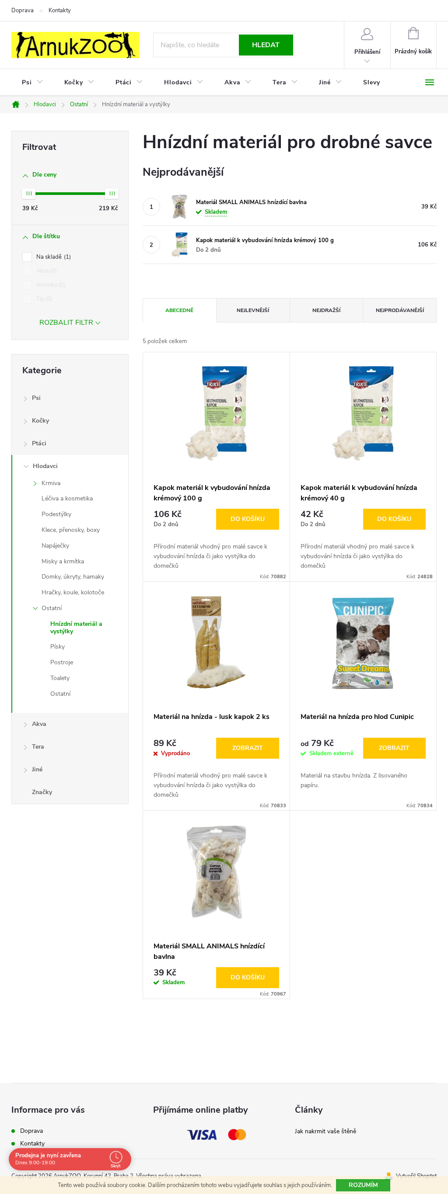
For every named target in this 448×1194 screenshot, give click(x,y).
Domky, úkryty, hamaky (73, 577)
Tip (43, 299)
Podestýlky (56, 514)
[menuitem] (32, 82)
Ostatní (52, 608)
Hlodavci (45, 466)
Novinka (49, 285)
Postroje (61, 662)
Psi (36, 398)
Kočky (40, 421)
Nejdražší (326, 310)
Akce (45, 271)
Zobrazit (247, 748)
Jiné (37, 769)
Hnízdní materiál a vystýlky (76, 627)
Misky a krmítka (63, 561)
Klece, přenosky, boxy (71, 530)
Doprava (22, 10)
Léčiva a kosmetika (67, 498)
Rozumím (363, 1185)
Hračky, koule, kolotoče (73, 592)
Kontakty (60, 10)
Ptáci (39, 443)
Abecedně (179, 310)
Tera (38, 747)
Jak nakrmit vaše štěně (325, 1131)
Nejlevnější (253, 310)
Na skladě (52, 257)
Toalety (60, 678)
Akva (39, 724)
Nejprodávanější (400, 310)
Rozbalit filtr (66, 322)
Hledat (266, 45)
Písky (57, 646)
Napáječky (55, 545)
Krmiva (51, 483)
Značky (42, 792)
